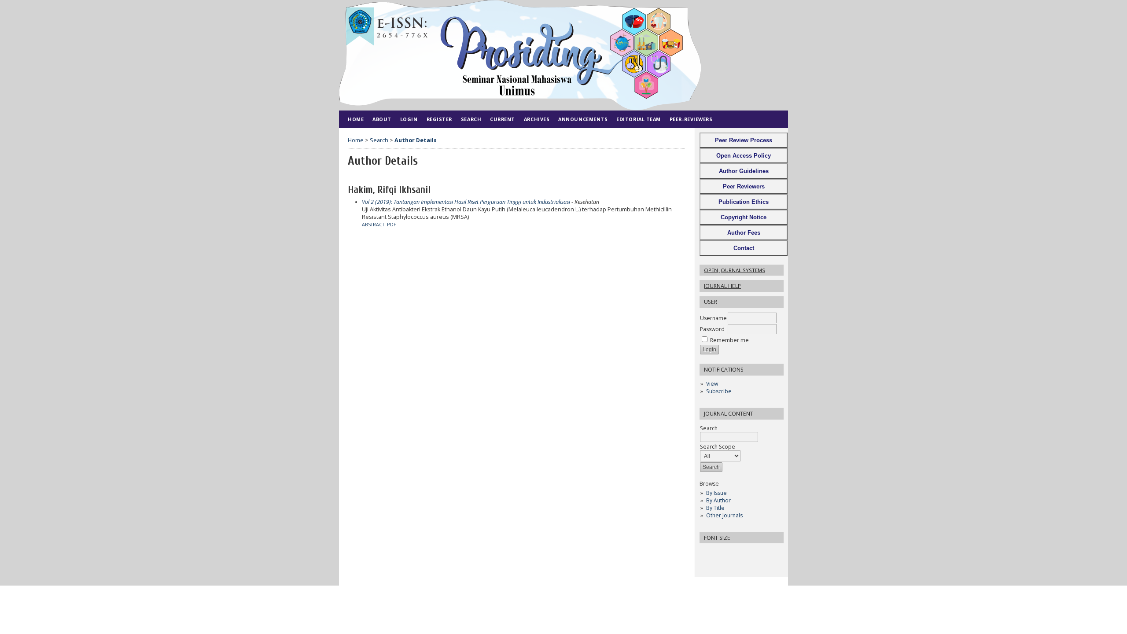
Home (356, 119)
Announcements (583, 119)
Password (712, 329)
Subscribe (719, 391)
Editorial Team (638, 119)
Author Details (415, 140)
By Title (715, 508)
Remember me (729, 340)
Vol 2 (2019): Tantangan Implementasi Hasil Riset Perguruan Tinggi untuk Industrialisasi (466, 202)
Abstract (373, 224)
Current (502, 119)
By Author (718, 500)
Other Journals (724, 515)
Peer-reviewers (691, 119)
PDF (391, 224)
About (381, 119)
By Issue (716, 493)
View (712, 383)
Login (409, 119)
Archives (536, 119)
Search (709, 428)
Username (713, 318)
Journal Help (722, 286)
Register (439, 119)
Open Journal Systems (734, 270)
